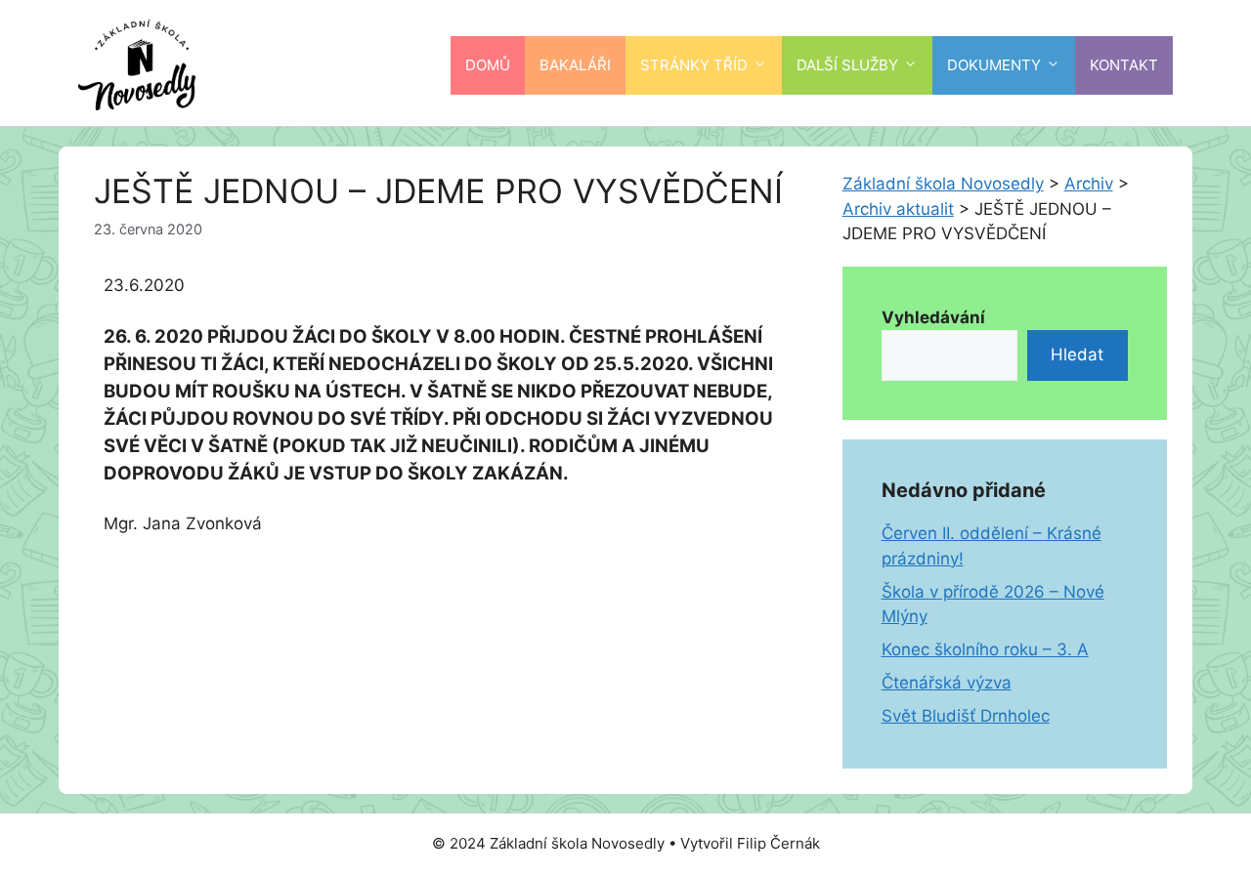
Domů (487, 65)
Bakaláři (575, 65)
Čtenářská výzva (947, 682)
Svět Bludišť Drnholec (966, 716)
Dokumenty (994, 65)
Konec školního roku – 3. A (985, 649)
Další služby (847, 65)
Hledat (1077, 354)
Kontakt (1124, 65)
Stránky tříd (694, 65)
